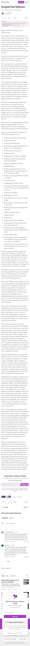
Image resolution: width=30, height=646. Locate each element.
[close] (25, 595)
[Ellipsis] (28, 532)
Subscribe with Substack (16, 622)
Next (25, 507)
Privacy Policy (17, 628)
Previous (6, 507)
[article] (15, 584)
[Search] (27, 575)
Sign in (26, 2)
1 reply (8, 561)
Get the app (22, 639)
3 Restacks (19, 496)
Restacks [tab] (11, 518)
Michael (7, 545)
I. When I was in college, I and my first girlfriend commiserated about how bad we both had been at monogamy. (10, 584)
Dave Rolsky (8, 532)
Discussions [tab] (13, 576)
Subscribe (21, 2)
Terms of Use (22, 488)
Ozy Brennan (8, 12)
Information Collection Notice (16, 489)
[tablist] (8, 518)
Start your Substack (11, 639)
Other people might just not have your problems (10, 581)
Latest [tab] (7, 576)
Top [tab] (3, 576)
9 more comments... (6, 568)
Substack (7, 642)
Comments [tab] (5, 518)
